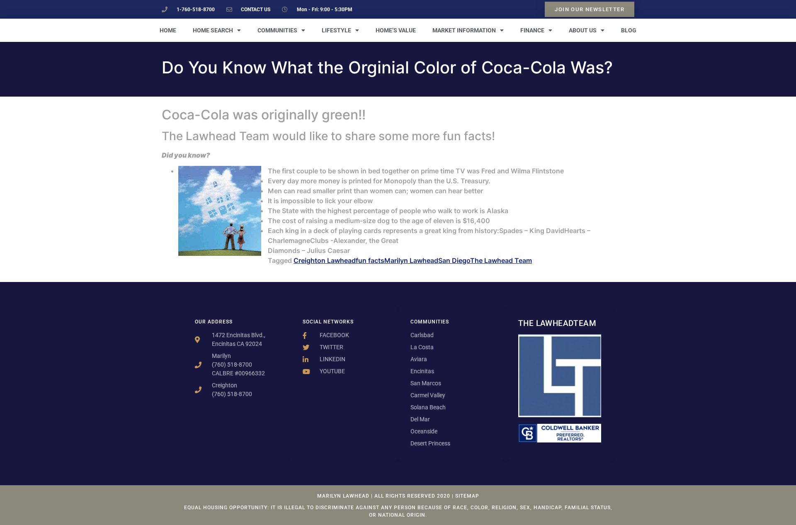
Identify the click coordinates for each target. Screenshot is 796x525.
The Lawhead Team (501, 260)
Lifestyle (336, 30)
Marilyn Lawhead (411, 260)
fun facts (370, 260)
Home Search (213, 30)
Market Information (464, 30)
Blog (628, 30)
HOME (168, 30)
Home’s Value (396, 30)
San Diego (454, 260)
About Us (583, 30)
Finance (532, 30)
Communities (277, 30)
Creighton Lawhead (325, 260)
